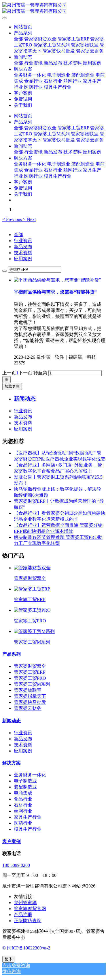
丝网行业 (23, 811)
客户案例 (11, 841)
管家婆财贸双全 (30, 666)
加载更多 (12, 386)
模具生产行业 (27, 829)
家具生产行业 (27, 817)
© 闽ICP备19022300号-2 (26, 947)
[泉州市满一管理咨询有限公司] (54, 8)
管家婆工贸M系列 (32, 684)
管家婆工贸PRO (30, 678)
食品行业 (23, 799)
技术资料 (23, 252)
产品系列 (11, 654)
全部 (18, 38)
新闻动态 (11, 720)
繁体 (8, 959)
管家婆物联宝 (27, 690)
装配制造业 (25, 786)
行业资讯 (23, 240)
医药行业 (23, 823)
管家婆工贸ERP (30, 672)
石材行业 (23, 805)
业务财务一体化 (30, 774)
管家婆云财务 (27, 708)
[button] (12, 219)
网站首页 (23, 26)
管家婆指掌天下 (30, 696)
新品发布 (23, 246)
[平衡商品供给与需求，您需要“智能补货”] (57, 279)
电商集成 (23, 792)
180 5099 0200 (16, 865)
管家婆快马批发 (30, 702)
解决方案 (11, 762)
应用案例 (23, 258)
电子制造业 (25, 780)
